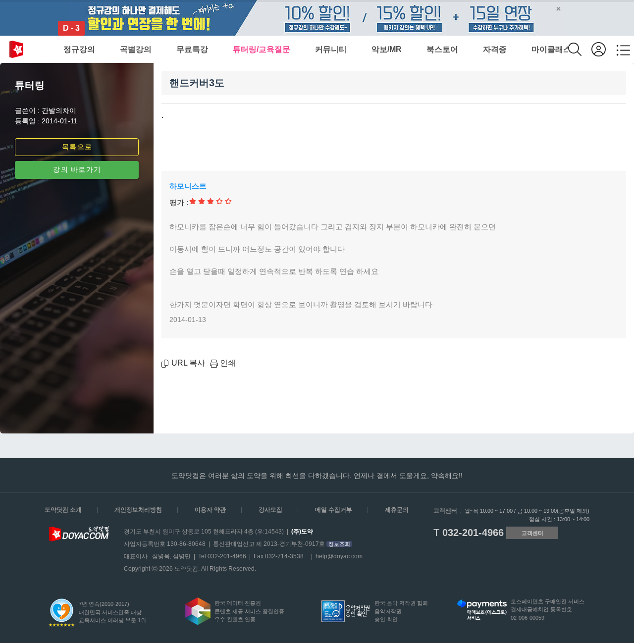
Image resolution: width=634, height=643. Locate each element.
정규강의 (79, 49)
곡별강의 (136, 49)
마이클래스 (551, 49)
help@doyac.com (339, 556)
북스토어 (442, 49)
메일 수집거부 (333, 509)
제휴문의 (397, 509)
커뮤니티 (331, 49)
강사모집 (270, 509)
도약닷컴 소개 (63, 509)
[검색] (579, 49)
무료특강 (192, 49)
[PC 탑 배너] (317, 18)
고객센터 (532, 533)
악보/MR (386, 49)
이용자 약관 (210, 509)
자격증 (495, 49)
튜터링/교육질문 (261, 49)
